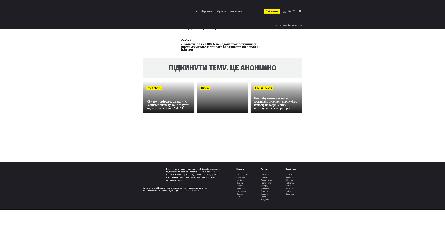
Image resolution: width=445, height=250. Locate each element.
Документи (241, 191)
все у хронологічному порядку (288, 25)
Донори (264, 191)
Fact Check (241, 188)
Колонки (240, 186)
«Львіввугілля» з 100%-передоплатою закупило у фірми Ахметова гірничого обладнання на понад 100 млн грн (220, 47)
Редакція (265, 174)
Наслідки (265, 188)
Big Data (221, 11)
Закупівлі (265, 199)
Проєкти (240, 194)
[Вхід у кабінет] (284, 11)
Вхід (238, 197)
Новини (239, 183)
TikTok (288, 191)
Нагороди (265, 186)
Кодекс (264, 177)
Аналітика (236, 11)
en (289, 11)
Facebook (289, 177)
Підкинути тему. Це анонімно (223, 68)
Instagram (289, 183)
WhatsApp (289, 174)
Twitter (288, 186)
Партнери (289, 194)
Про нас (264, 169)
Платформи (290, 169)
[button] (294, 11)
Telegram (289, 180)
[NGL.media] (155, 11)
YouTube (289, 188)
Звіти (263, 197)
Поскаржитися (267, 180)
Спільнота (272, 11)
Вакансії (264, 194)
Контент (240, 169)
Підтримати (266, 183)
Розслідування (204, 11)
